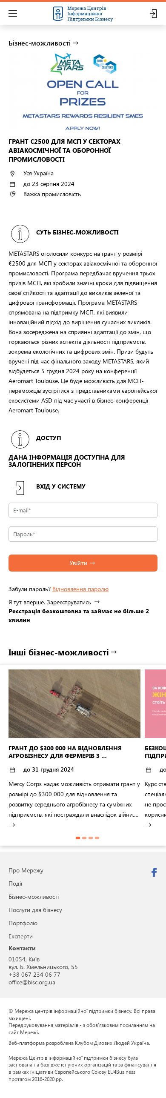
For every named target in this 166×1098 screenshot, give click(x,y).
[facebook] (153, 872)
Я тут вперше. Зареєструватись (50, 602)
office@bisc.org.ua (32, 982)
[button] (78, 838)
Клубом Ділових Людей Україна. (112, 1042)
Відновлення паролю (80, 589)
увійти (78, 563)
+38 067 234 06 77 (34, 974)
